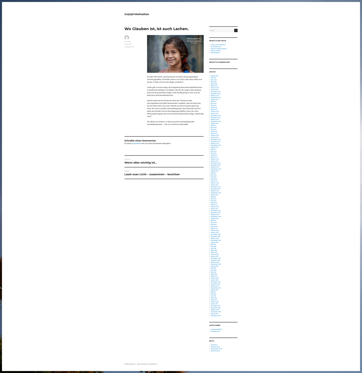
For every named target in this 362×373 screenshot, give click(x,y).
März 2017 (214, 300)
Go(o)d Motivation (136, 14)
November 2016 (215, 308)
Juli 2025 (213, 101)
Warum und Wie (216, 50)
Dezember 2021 (215, 187)
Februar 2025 (215, 111)
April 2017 (214, 298)
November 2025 (215, 94)
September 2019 (216, 240)
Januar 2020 (214, 232)
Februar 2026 (215, 88)
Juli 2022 (213, 173)
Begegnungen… (216, 52)
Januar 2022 (214, 185)
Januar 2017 (214, 304)
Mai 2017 (213, 296)
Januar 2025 (214, 113)
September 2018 (216, 264)
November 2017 (215, 284)
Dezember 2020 (216, 210)
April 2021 (214, 203)
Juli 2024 (213, 125)
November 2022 (216, 165)
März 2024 (214, 133)
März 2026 (214, 86)
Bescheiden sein (216, 46)
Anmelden (214, 345)
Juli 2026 (213, 78)
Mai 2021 (213, 201)
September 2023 (216, 145)
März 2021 (214, 205)
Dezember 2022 (216, 163)
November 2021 (215, 189)
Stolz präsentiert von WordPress (147, 364)
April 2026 (214, 84)
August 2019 (214, 242)
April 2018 (214, 274)
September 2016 (216, 312)
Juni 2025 (214, 103)
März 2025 (214, 109)
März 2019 (214, 252)
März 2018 (214, 276)
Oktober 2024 (215, 119)
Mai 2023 (214, 153)
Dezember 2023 (216, 139)
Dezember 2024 (216, 115)
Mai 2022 (214, 177)
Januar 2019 (214, 256)
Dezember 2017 (215, 282)
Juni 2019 (213, 246)
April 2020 (214, 226)
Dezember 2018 (215, 258)
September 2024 (216, 121)
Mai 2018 (213, 272)
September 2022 (216, 169)
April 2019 (214, 250)
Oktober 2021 (215, 191)
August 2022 (215, 171)
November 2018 (215, 260)
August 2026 (215, 76)
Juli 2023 (213, 149)
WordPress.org (215, 351)
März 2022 (214, 181)
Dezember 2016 (215, 306)
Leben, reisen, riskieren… (218, 45)
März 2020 (214, 228)
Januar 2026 (214, 90)
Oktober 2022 (215, 167)
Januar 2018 (214, 280)
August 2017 (214, 290)
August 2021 (214, 195)
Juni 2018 (213, 270)
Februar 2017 (215, 302)
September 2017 (216, 288)
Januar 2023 (214, 161)
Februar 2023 (215, 159)
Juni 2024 (214, 127)
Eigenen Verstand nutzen (219, 48)
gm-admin (127, 41)
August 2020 (215, 218)
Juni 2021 (213, 199)
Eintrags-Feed (215, 347)
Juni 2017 (213, 294)
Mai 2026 (214, 82)
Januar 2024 (214, 137)
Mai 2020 (214, 224)
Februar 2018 (215, 278)
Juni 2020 (214, 222)
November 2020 (216, 212)
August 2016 (214, 314)
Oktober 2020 (215, 214)
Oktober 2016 (215, 310)
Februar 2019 (215, 254)
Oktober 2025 (215, 95)
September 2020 (216, 216)
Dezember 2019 (215, 234)
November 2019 (215, 236)
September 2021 (216, 193)
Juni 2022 (214, 175)
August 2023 (215, 147)
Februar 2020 (215, 230)
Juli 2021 (213, 197)
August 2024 (215, 123)
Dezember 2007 (216, 316)
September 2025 (216, 97)
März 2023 (214, 157)
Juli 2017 (213, 292)
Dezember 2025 (216, 92)
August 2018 (214, 266)
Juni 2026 (214, 80)
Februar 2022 (215, 183)
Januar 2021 (214, 208)
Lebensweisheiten (216, 329)
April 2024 (214, 131)
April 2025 (214, 107)
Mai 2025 (213, 105)
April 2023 (214, 155)
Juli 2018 (213, 268)
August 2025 (214, 99)
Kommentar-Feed (216, 349)
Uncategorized (129, 46)
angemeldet (136, 143)
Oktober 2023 (215, 143)
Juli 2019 (213, 244)
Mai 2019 (213, 248)
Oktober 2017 (215, 286)
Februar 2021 (215, 207)
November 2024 (216, 117)
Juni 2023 (214, 151)
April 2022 (214, 179)
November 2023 (216, 141)
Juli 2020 (213, 220)
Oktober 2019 (215, 238)
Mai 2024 (214, 129)
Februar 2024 (215, 135)
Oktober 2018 (215, 262)
